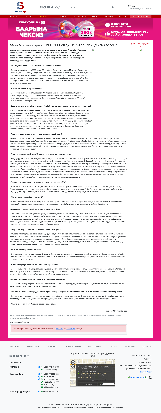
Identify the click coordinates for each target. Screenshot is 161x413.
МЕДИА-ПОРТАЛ (79, 16)
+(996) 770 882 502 (51, 379)
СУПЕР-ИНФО (43, 16)
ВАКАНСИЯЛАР (145, 362)
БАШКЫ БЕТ (13, 16)
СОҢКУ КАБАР (27, 16)
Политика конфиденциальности (135, 366)
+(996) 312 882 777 (51, 382)
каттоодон (70, 328)
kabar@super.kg (50, 369)
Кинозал (95, 16)
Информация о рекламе (141, 16)
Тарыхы (147, 359)
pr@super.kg (49, 384)
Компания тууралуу (141, 355)
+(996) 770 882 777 (51, 376)
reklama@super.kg (51, 387)
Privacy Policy (145, 372)
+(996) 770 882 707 (51, 391)
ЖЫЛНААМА (109, 16)
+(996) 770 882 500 (51, 374)
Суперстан (123, 16)
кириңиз (59, 328)
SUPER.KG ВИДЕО (61, 16)
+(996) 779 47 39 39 (51, 367)
